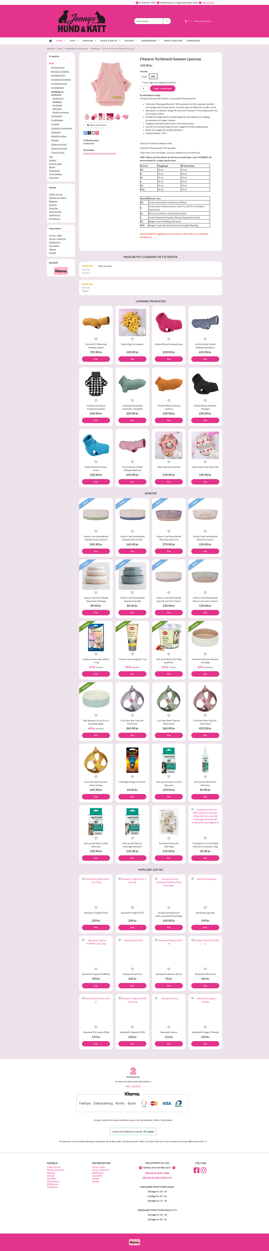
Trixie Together (173, 40)
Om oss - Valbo (55, 235)
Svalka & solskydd (58, 144)
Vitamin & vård (57, 152)
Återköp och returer (58, 198)
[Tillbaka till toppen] (218, 1247)
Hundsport (56, 132)
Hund (59, 40)
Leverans (53, 205)
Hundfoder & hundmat (61, 79)
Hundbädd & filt (58, 75)
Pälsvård (55, 140)
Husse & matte (108, 40)
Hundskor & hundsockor (61, 128)
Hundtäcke (57, 105)
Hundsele (55, 124)
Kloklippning (54, 215)
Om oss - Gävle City (57, 239)
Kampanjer (193, 40)
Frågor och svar (56, 194)
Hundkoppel (56, 116)
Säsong (129, 40)
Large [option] (144, 76)
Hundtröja (57, 102)
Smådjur (88, 40)
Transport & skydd (59, 148)
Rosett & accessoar (61, 112)
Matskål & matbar (59, 136)
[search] (167, 21)
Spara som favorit (98, 125)
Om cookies (54, 246)
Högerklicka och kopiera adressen (99, 153)
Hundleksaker (57, 120)
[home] (50, 40)
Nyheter (52, 253)
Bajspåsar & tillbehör (60, 71)
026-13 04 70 (208, 3)
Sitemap (52, 249)
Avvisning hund (57, 67)
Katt (73, 40)
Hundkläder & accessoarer (57, 93)
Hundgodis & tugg (59, 83)
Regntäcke (57, 109)
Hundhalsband (57, 87)
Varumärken (148, 40)
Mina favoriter (55, 211)
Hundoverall (58, 98)
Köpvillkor (53, 208)
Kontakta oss (54, 218)
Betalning (53, 201)
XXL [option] (153, 76)
